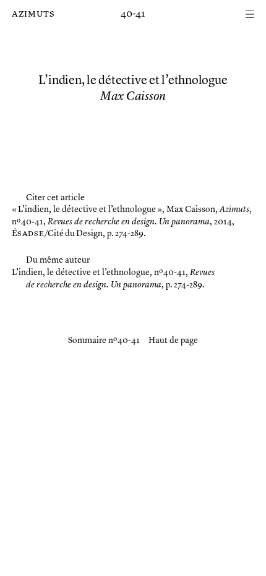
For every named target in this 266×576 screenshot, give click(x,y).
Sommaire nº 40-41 (104, 340)
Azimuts (33, 14)
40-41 (133, 14)
